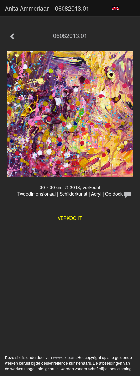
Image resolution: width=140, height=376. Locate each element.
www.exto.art (64, 357)
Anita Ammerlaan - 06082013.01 (47, 8)
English (115, 8)
